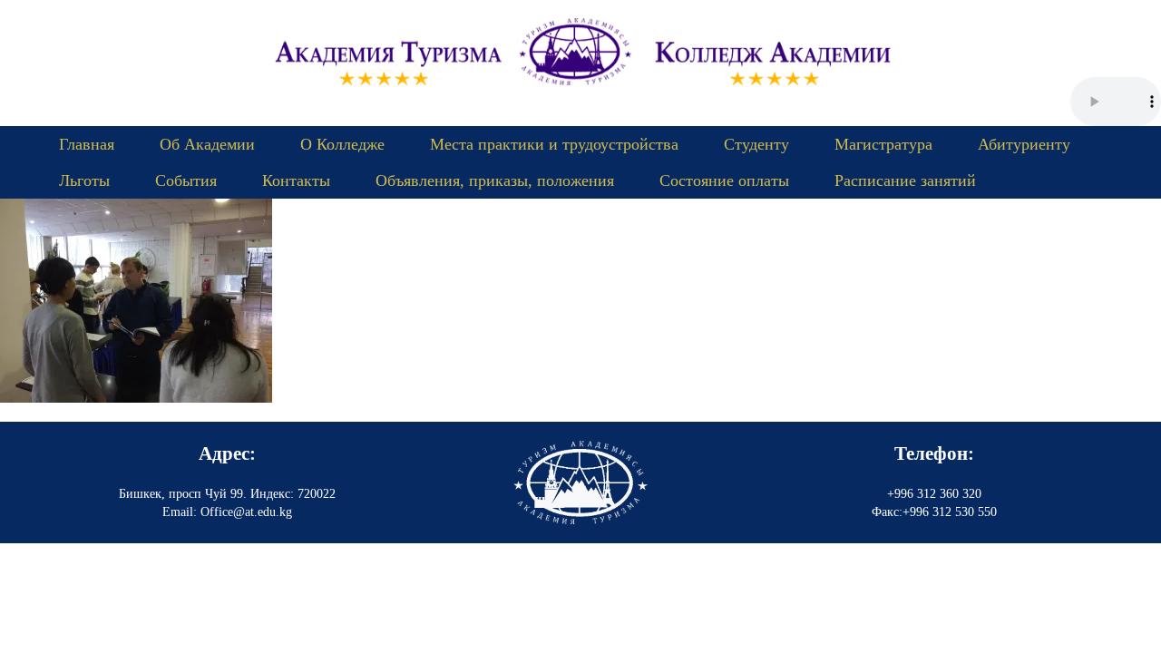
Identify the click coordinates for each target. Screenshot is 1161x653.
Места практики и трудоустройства (554, 144)
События (186, 180)
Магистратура (883, 144)
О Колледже (342, 144)
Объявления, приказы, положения (495, 180)
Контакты (296, 180)
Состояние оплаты (724, 180)
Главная (86, 144)
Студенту (756, 144)
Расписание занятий (905, 180)
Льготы (84, 180)
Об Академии (207, 144)
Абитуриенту (1024, 144)
